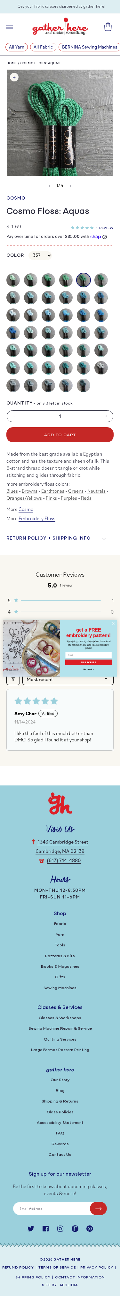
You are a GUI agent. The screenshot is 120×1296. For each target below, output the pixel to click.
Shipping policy (33, 1277)
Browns (29, 491)
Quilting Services (60, 1039)
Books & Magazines (60, 967)
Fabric (60, 924)
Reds (86, 498)
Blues (12, 491)
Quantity (19, 403)
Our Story (60, 1080)
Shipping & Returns (60, 1101)
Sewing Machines (60, 988)
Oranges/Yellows (24, 498)
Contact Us (60, 1155)
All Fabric (43, 47)
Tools (60, 945)
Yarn (60, 935)
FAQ (60, 1133)
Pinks (51, 498)
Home (11, 63)
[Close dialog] (113, 623)
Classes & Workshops (60, 1018)
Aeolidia (69, 1285)
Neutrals (96, 491)
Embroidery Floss (37, 518)
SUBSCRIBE (89, 662)
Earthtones (52, 491)
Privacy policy (96, 1267)
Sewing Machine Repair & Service (60, 1029)
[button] (83, 227)
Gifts (60, 977)
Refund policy (18, 1267)
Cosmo (16, 198)
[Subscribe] (98, 1208)
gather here (66, 1260)
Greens (76, 491)
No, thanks (88, 669)
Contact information (80, 1277)
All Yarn (16, 47)
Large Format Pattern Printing (60, 1050)
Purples (69, 498)
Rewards (60, 1144)
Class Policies (60, 1112)
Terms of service (57, 1267)
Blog (60, 1091)
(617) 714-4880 (64, 860)
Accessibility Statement (60, 1123)
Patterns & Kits (60, 956)
